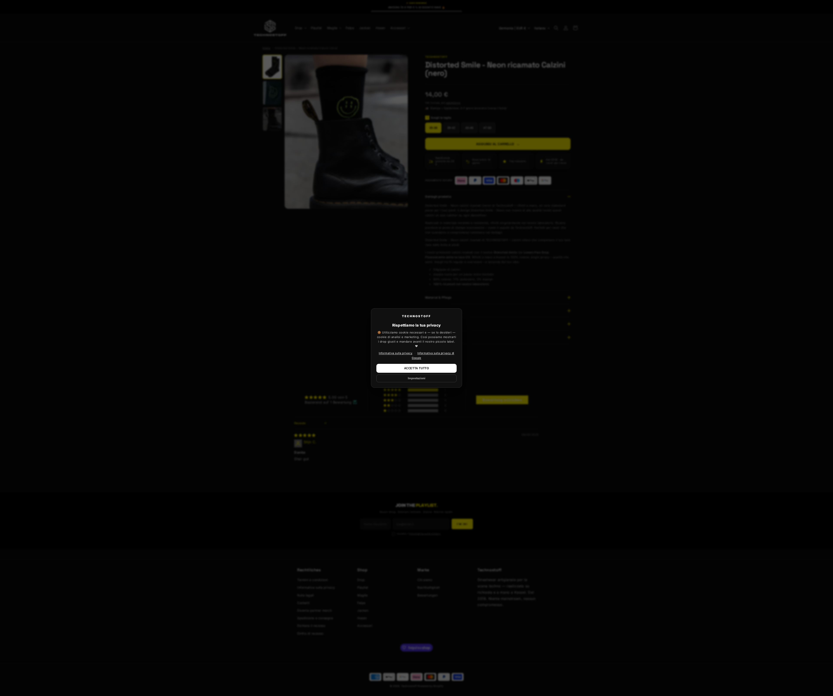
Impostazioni (416, 378)
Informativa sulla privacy (395, 353)
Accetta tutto (416, 368)
